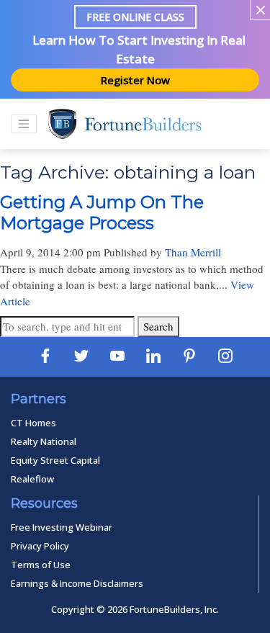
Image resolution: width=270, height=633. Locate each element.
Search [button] (158, 326)
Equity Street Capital (55, 460)
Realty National (43, 441)
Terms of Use (41, 564)
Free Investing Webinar (61, 527)
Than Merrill (193, 252)
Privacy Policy (40, 545)
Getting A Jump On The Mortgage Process (102, 212)
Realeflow (32, 478)
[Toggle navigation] (24, 124)
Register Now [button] (135, 80)
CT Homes (33, 422)
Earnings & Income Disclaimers (77, 583)
